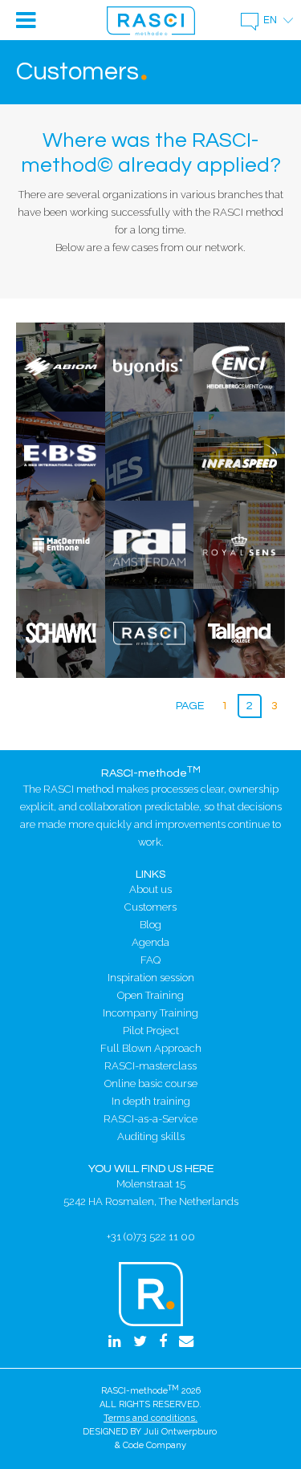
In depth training (151, 1101)
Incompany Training (150, 1013)
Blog (150, 925)
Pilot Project (151, 1031)
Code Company (154, 1445)
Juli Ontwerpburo (180, 1431)
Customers (150, 907)
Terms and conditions (149, 1418)
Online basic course (150, 1083)
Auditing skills (151, 1136)
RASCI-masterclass (150, 1066)
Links (150, 874)
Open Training (150, 995)
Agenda (150, 942)
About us (150, 889)
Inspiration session (151, 978)
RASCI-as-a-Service (150, 1119)
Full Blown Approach (150, 1048)
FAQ (150, 960)
